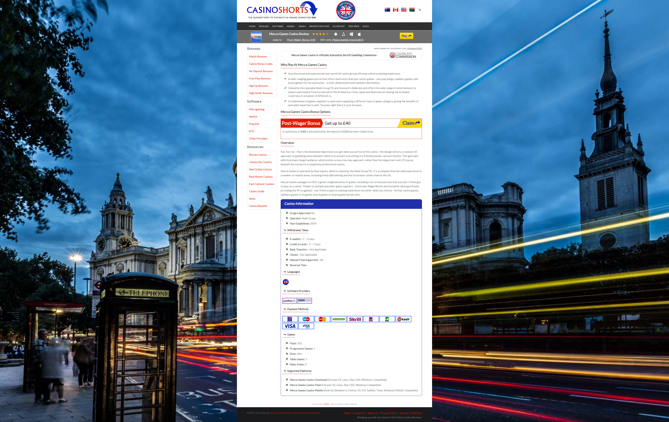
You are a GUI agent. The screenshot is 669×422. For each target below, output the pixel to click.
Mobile (291, 26)
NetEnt (253, 116)
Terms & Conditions (410, 413)
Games (302, 26)
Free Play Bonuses (260, 78)
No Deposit (339, 26)
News (252, 198)
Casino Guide (256, 191)
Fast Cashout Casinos (261, 183)
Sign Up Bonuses (258, 85)
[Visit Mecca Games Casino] (256, 41)
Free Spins (353, 26)
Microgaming (256, 109)
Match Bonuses (258, 56)
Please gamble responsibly (347, 39)
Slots (366, 26)
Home (252, 26)
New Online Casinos (260, 169)
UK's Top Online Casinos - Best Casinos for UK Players (295, 413)
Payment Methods (319, 26)
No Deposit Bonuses (261, 71)
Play (405, 36)
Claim (409, 123)
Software (277, 26)
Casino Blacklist (258, 205)
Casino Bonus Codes (261, 63)
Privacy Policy (388, 413)
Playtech (254, 123)
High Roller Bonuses (261, 93)
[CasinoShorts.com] (301, 10)
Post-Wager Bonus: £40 (301, 39)
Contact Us (359, 413)
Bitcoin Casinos (258, 154)
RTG (251, 131)
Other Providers (258, 138)
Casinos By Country (260, 162)
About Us (373, 413)
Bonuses (264, 26)
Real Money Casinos (261, 176)
